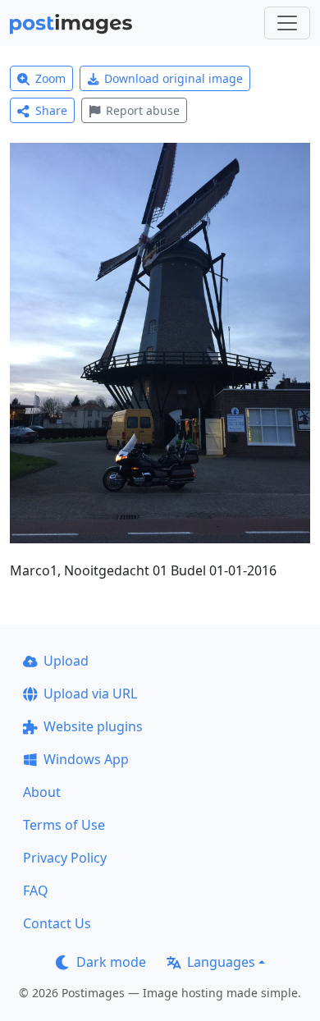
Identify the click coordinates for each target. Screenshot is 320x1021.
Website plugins (93, 726)
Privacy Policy (65, 858)
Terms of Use (64, 825)
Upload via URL (90, 693)
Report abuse (143, 110)
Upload (66, 661)
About (42, 792)
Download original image (173, 78)
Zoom (50, 78)
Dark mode (111, 962)
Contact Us (57, 923)
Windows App (86, 759)
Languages (221, 962)
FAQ (35, 890)
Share (51, 110)
